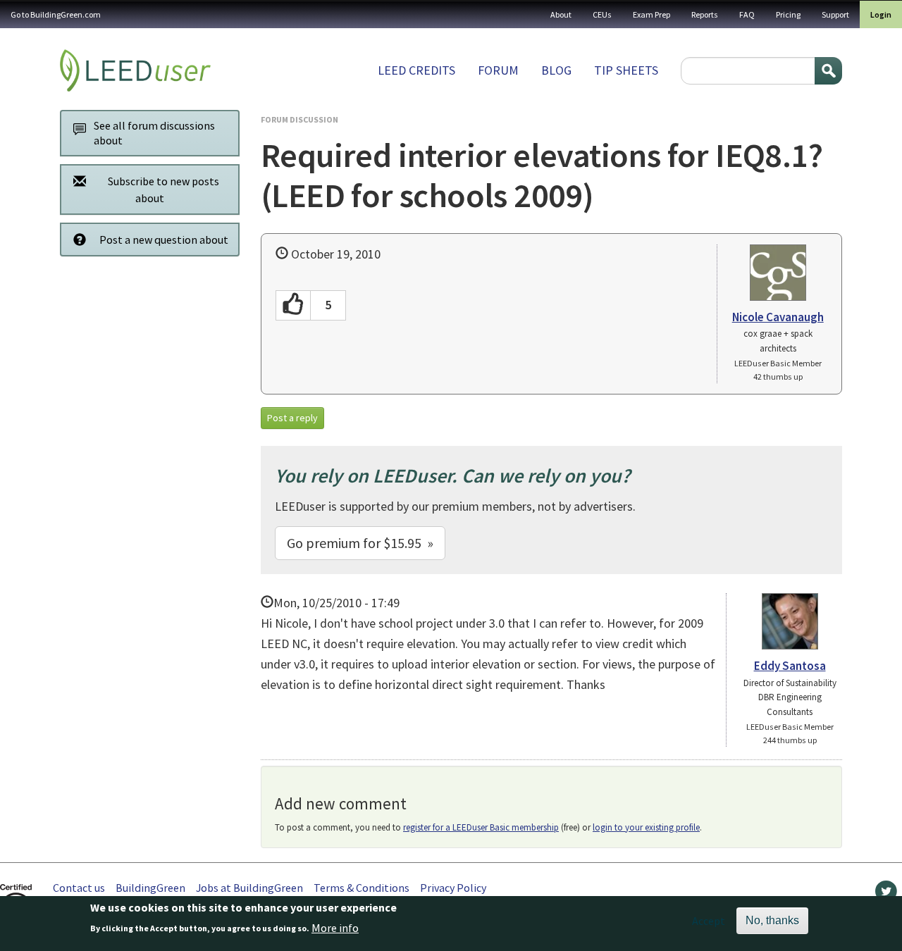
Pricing (788, 14)
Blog (556, 70)
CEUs (602, 14)
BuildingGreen (150, 888)
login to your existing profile (646, 827)
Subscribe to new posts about (163, 189)
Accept (708, 921)
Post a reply (292, 417)
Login (880, 14)
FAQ (747, 14)
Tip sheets (626, 70)
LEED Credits (416, 70)
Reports (704, 14)
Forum (498, 70)
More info (335, 928)
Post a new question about (163, 239)
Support (835, 14)
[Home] (135, 70)
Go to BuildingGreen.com (56, 14)
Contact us (79, 888)
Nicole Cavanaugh (778, 317)
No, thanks (772, 920)
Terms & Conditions (361, 888)
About (561, 14)
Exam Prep (651, 14)
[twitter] (886, 895)
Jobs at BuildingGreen (249, 888)
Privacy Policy (453, 888)
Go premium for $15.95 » (360, 543)
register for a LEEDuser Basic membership (481, 827)
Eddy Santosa (790, 665)
